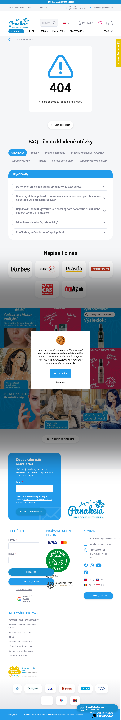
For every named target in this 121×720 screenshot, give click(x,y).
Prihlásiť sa (31, 572)
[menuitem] (32, 31)
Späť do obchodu (62, 125)
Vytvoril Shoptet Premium (101, 713)
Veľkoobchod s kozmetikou (20, 641)
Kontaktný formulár (98, 595)
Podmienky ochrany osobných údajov (22, 626)
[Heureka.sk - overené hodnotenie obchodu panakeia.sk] (24, 672)
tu (74, 363)
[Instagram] (92, 564)
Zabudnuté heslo (24, 590)
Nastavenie (61, 382)
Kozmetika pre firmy (17, 655)
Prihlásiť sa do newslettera (31, 511)
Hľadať (54, 23)
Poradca (16, 31)
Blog (29, 8)
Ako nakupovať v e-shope (19, 632)
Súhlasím (62, 373)
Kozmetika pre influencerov (20, 651)
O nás (11, 637)
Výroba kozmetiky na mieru (20, 646)
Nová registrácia (31, 581)
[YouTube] (98, 564)
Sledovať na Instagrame (63, 439)
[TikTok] (86, 572)
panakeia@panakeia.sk (100, 544)
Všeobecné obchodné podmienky (23, 620)
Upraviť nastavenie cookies (70, 714)
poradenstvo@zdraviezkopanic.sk (105, 538)
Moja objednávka (16, 8)
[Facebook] (86, 564)
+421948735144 (97, 550)
